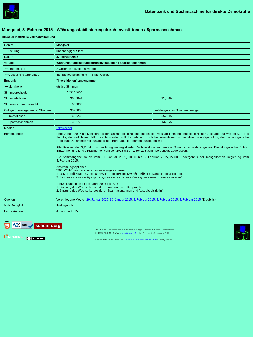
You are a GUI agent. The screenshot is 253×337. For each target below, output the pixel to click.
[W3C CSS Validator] (23, 228)
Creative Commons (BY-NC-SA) (140, 239)
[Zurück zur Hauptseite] (11, 18)
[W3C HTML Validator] (7, 228)
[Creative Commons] (35, 239)
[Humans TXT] (14, 239)
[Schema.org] (48, 228)
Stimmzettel (64, 128)
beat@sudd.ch (129, 233)
